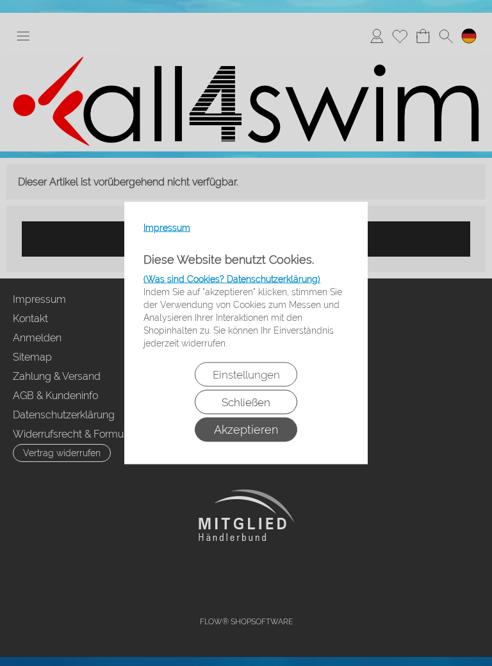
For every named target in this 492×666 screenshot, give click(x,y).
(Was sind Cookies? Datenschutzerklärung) (232, 279)
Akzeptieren (246, 429)
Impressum (167, 228)
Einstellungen (246, 374)
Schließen (246, 402)
